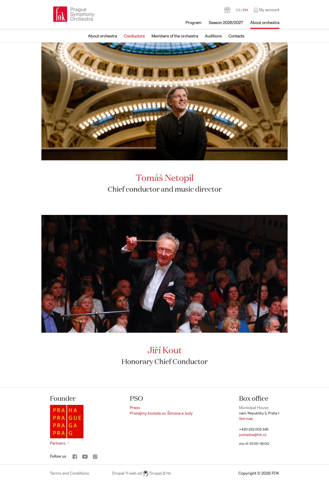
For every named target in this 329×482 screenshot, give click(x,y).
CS (238, 9)
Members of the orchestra (175, 36)
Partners (57, 443)
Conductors (134, 36)
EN (245, 9)
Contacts (236, 36)
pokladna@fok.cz (253, 434)
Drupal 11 (120, 473)
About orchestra (264, 22)
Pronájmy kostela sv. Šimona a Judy (161, 413)
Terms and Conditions (69, 473)
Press (135, 407)
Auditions (213, 36)
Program (193, 22)
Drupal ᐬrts (160, 473)
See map (246, 418)
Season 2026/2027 (226, 22)
